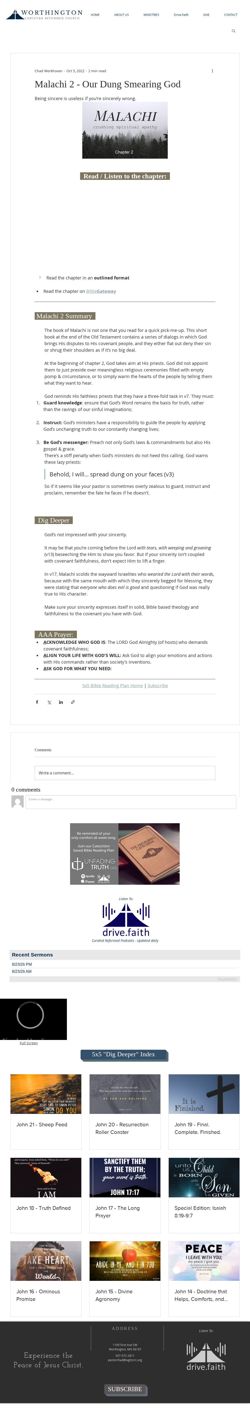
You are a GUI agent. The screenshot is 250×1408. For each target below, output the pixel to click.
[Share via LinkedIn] (61, 702)
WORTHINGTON (52, 13)
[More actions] (212, 71)
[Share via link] (73, 702)
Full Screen (29, 1043)
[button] (121, 14)
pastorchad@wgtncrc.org (125, 1360)
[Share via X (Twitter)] (49, 702)
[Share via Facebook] (37, 702)
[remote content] (125, 194)
